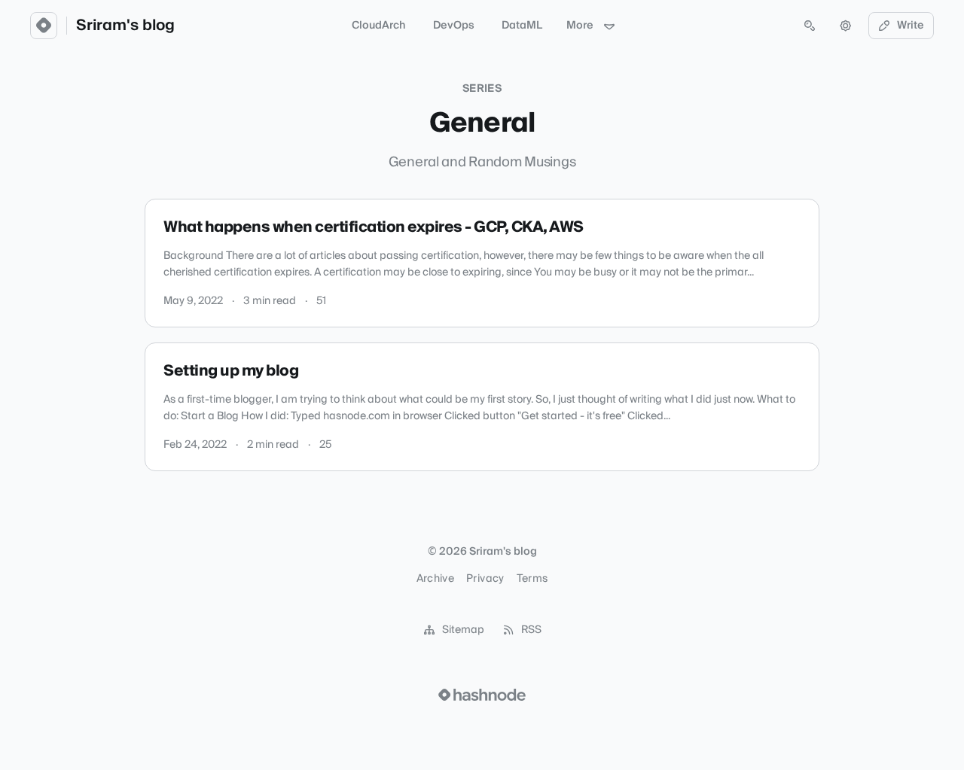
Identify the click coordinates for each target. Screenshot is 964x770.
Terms (532, 579)
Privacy (485, 579)
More (579, 26)
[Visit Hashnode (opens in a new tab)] (482, 695)
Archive (435, 579)
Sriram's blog (125, 25)
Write (910, 26)
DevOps (453, 26)
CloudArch (379, 26)
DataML (522, 26)
